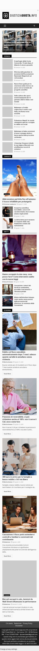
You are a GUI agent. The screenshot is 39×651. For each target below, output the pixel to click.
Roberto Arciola (10, 50)
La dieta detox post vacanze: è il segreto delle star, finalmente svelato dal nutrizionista (7, 223)
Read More (7, 374)
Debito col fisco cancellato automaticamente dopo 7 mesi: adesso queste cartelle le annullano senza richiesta (19, 331)
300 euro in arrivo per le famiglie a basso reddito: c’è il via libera (19, 456)
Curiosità (6, 194)
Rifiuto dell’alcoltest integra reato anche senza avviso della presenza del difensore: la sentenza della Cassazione (7, 301)
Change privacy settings (8, 649)
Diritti (5, 269)
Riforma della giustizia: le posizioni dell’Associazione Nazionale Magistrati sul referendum (7, 76)
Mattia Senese (8, 362)
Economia (6, 348)
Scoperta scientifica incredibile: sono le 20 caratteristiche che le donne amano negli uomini (7, 212)
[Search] (34, 26)
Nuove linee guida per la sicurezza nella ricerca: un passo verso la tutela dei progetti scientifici (7, 88)
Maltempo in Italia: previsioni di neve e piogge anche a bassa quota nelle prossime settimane (7, 135)
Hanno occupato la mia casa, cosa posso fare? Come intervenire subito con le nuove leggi (19, 253)
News (5, 37)
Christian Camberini (10, 204)
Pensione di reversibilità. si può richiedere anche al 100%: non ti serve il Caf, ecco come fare (19, 396)
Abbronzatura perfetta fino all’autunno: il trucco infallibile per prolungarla (19, 177)
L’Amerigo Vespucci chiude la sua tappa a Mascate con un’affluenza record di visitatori (7, 147)
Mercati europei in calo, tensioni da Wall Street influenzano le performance (19, 578)
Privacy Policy (27, 623)
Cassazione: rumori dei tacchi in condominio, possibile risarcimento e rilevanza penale (7, 289)
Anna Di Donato (8, 282)
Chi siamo (9, 623)
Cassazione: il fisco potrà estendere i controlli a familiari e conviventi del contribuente (19, 514)
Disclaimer (19, 626)
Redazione (7, 542)
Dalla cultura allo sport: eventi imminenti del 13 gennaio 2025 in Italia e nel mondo (7, 100)
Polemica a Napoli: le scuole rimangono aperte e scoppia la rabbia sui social (7, 123)
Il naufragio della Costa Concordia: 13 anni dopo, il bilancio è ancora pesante (7, 64)
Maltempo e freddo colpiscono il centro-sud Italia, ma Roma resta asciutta (7, 112)
